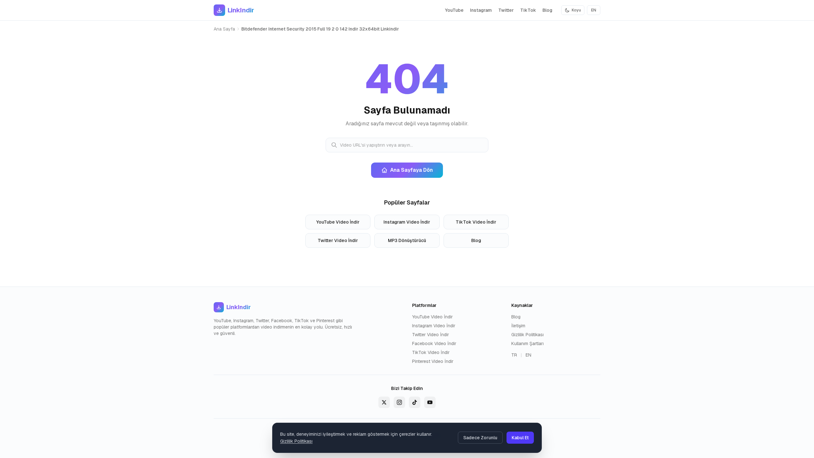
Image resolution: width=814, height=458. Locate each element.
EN (593, 10)
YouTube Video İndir (338, 222)
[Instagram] (399, 402)
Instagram (481, 10)
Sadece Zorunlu (480, 438)
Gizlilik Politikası (527, 334)
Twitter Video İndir (338, 240)
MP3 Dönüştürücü (407, 240)
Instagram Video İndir (406, 222)
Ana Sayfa (224, 29)
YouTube (454, 10)
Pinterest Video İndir (432, 361)
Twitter (506, 10)
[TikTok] (414, 402)
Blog (547, 10)
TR (514, 355)
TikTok (528, 10)
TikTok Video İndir (476, 222)
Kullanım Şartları (527, 343)
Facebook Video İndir (434, 343)
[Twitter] (384, 402)
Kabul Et (520, 438)
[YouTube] (430, 402)
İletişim (518, 326)
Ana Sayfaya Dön (411, 170)
